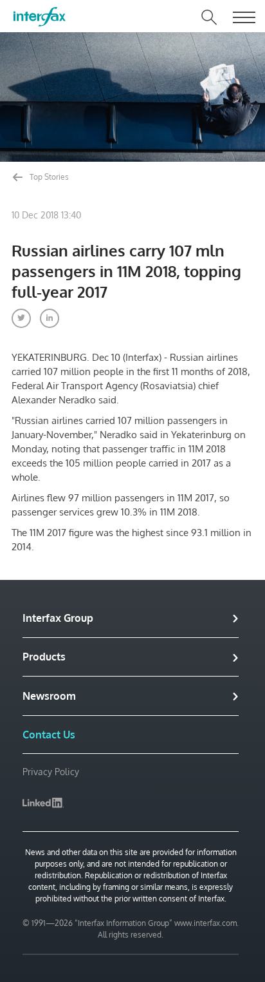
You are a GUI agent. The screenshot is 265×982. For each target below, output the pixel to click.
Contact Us (49, 734)
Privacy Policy (51, 771)
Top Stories (48, 177)
